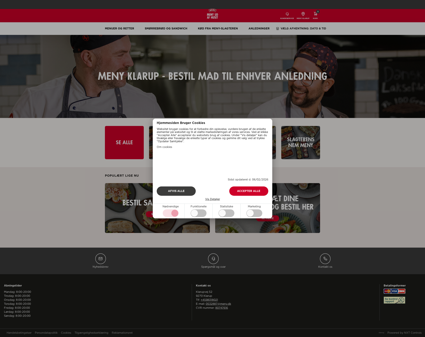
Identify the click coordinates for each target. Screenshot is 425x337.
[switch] (199, 213)
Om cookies (164, 147)
